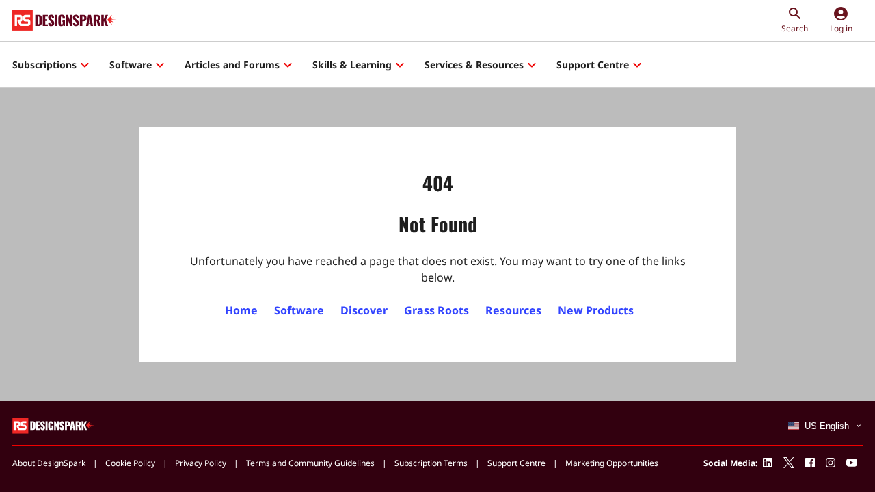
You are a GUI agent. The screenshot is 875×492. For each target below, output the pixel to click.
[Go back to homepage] (65, 20)
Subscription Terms (431, 463)
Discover (364, 310)
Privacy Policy (200, 463)
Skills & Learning (352, 64)
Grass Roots (436, 310)
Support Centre (592, 64)
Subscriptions (44, 64)
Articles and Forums (232, 64)
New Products (596, 310)
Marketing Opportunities (611, 463)
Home (241, 310)
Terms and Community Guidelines (310, 463)
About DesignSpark (48, 463)
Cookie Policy (130, 463)
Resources (513, 310)
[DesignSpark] (53, 424)
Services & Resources (474, 64)
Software (130, 64)
